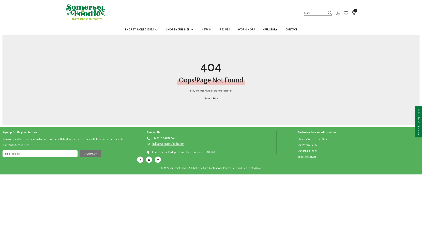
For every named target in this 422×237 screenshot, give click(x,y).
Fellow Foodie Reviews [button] (418, 122)
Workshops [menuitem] (246, 29)
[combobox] (315, 12)
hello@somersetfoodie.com (168, 143)
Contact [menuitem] (291, 29)
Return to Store (211, 98)
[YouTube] (158, 160)
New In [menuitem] (206, 29)
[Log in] (338, 13)
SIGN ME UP (90, 153)
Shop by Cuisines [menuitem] (177, 29)
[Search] (318, 13)
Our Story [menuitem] (270, 29)
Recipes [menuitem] (225, 29)
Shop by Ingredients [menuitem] (139, 29)
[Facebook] (140, 160)
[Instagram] (149, 160)
